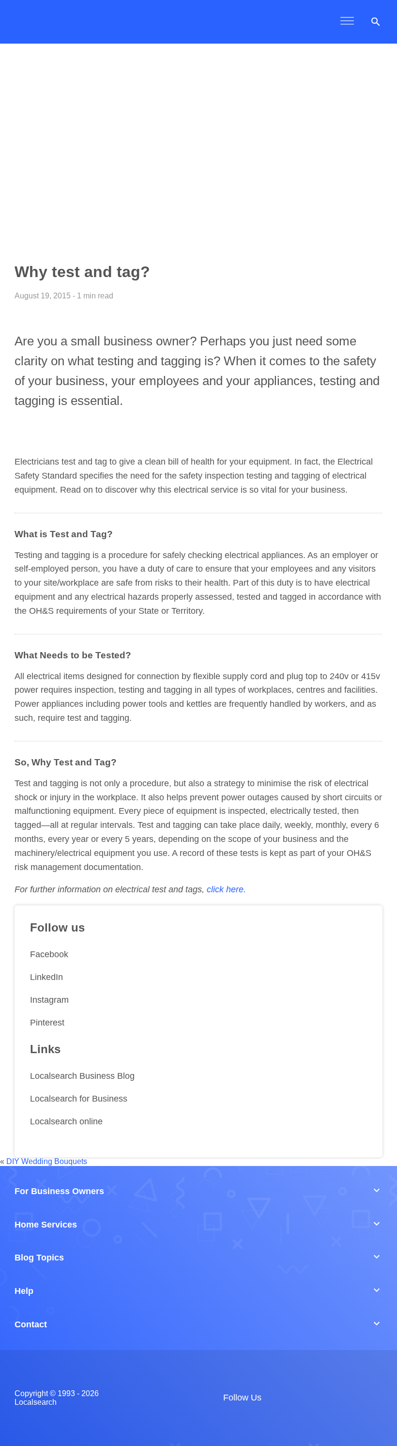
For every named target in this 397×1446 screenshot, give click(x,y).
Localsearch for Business (78, 1099)
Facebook (49, 954)
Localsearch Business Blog (82, 1076)
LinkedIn (46, 977)
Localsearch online (66, 1121)
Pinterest (47, 1022)
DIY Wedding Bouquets (46, 1161)
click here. (226, 889)
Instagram (49, 1000)
